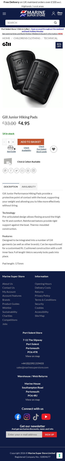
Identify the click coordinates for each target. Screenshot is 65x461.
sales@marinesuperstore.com (32, 367)
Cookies (39, 307)
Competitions (9, 319)
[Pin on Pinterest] (28, 170)
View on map (32, 356)
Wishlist (6, 307)
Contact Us (8, 287)
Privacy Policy (42, 295)
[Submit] (56, 23)
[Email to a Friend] (22, 170)
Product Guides (10, 303)
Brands (6, 299)
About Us (7, 283)
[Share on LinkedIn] (33, 170)
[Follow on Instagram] (27, 417)
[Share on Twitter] (16, 170)
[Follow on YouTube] (45, 417)
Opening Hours (43, 283)
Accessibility (41, 311)
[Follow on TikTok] (35, 417)
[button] (4, 13)
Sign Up (49, 434)
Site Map (39, 315)
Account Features (11, 295)
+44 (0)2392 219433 (32, 363)
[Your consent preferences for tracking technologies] (59, 455)
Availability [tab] (29, 186)
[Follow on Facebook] (18, 417)
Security (39, 303)
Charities (7, 315)
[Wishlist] (53, 149)
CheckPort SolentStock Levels (41, 149)
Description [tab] (11, 186)
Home (6, 38)
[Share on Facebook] (11, 170)
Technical (51, 38)
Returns (39, 291)
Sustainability (9, 311)
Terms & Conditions (45, 299)
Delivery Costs (43, 287)
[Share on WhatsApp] (5, 170)
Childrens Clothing (27, 38)
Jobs (4, 323)
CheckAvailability (26, 149)
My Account (9, 291)
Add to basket (31, 141)
